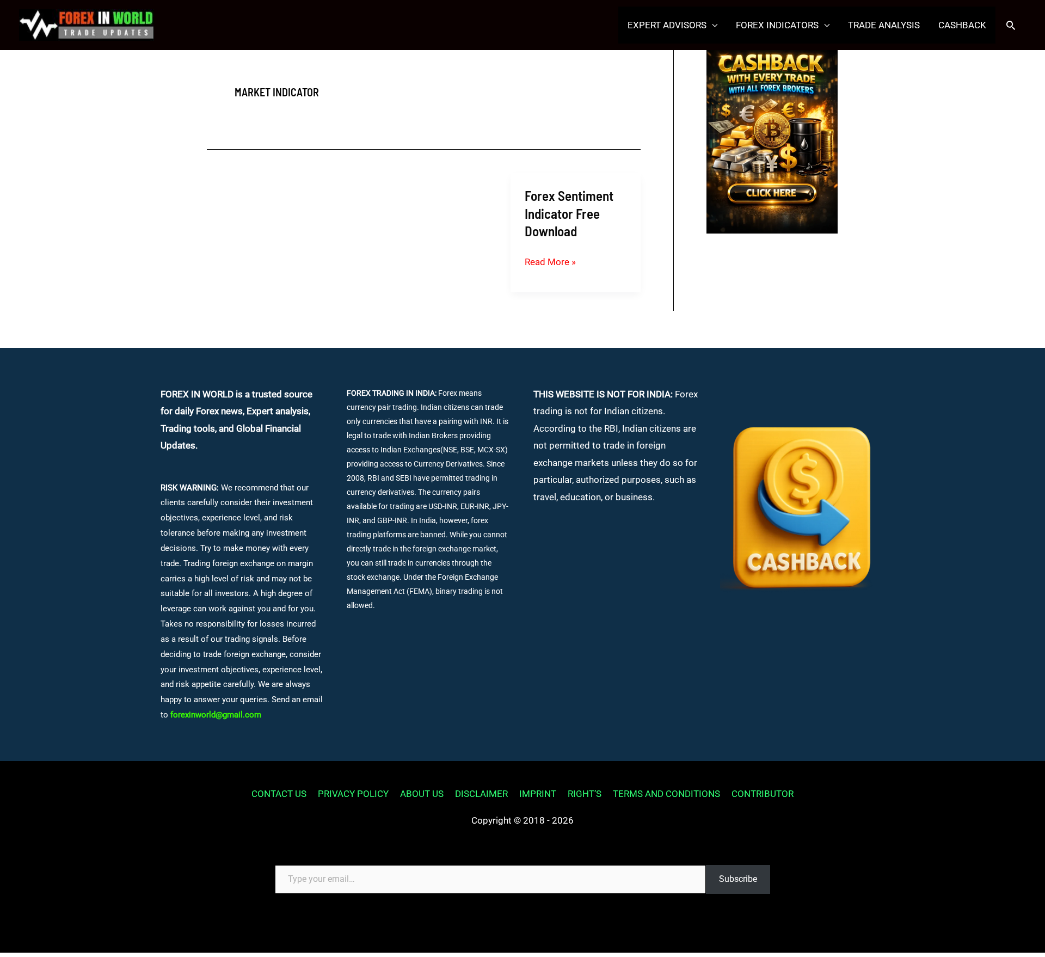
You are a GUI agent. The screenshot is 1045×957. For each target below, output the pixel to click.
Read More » (550, 263)
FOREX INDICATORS (777, 25)
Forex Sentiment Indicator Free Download (569, 213)
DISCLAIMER (481, 793)
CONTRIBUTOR (763, 793)
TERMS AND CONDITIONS (666, 793)
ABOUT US (422, 793)
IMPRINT (537, 793)
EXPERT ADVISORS (667, 25)
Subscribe (738, 879)
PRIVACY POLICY (353, 793)
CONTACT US (278, 793)
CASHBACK (962, 25)
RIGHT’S (584, 793)
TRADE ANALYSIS (884, 25)
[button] (1011, 25)
